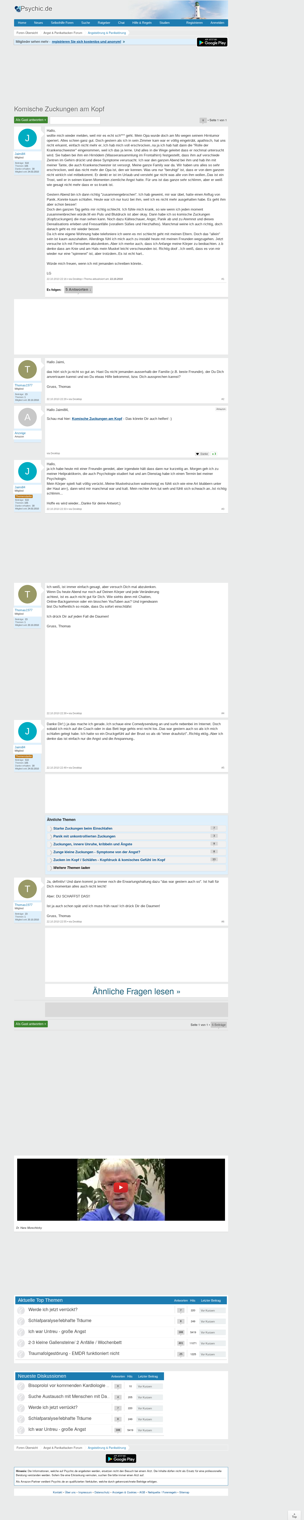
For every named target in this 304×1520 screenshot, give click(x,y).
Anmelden (217, 22)
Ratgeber (104, 22)
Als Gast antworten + (31, 120)
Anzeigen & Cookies (124, 1492)
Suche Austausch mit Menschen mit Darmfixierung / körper (86, 1396)
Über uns (70, 1492)
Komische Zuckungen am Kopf (59, 108)
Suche (85, 22)
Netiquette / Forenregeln (162, 1492)
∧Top (294, 1515)
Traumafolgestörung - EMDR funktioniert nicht (73, 1353)
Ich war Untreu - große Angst (57, 1331)
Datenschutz (102, 1492)
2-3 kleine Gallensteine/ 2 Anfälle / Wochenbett (75, 1342)
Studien (164, 22)
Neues (38, 22)
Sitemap (184, 1492)
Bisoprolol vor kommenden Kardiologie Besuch (75, 1385)
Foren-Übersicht (27, 1448)
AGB (142, 1492)
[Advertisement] (136, 954)
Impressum (85, 1492)
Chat (121, 22)
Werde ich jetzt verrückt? (53, 1309)
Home (22, 22)
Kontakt (57, 1492)
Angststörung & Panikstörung (107, 1448)
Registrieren (194, 22)
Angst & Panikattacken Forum (62, 1448)
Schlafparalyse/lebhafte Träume (59, 1320)
